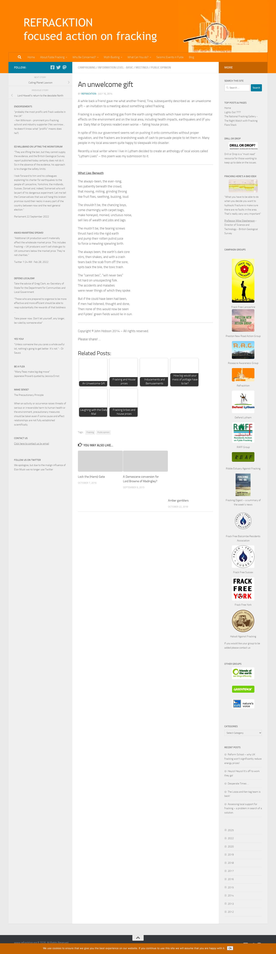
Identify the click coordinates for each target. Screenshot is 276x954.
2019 (231, 854)
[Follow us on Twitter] (58, 67)
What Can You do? (138, 57)
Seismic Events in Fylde (170, 57)
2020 (231, 846)
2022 (231, 838)
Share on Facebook (105, 342)
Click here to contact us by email (31, 443)
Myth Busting (112, 57)
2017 (231, 871)
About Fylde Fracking (52, 57)
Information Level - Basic (115, 67)
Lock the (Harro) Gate (91, 476)
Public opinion (103, 432)
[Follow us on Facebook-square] (52, 67)
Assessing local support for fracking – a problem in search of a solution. (243, 808)
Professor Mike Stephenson (239, 220)
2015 (231, 887)
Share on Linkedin (124, 342)
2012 (231, 911)
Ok (230, 948)
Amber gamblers (178, 500)
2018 (231, 863)
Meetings (142, 67)
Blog (191, 57)
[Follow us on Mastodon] (64, 67)
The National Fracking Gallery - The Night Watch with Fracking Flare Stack (241, 120)
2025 (231, 830)
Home (31, 57)
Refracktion (88, 93)
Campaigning (87, 67)
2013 (231, 903)
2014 (231, 895)
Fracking (90, 432)
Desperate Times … (238, 783)
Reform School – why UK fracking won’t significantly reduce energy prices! (243, 759)
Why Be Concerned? (84, 57)
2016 (231, 879)
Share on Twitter (115, 342)
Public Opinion (161, 67)
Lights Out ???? (232, 112)
